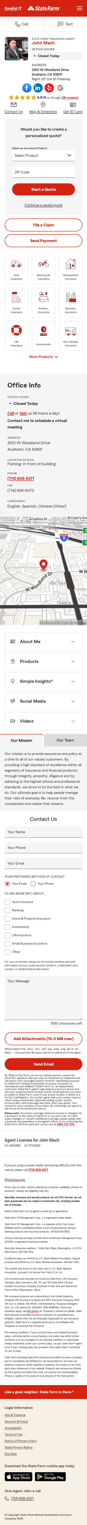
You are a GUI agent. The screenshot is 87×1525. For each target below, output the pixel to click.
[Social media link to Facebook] (27, 87)
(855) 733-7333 (65, 1124)
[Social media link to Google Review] (60, 87)
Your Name (16, 832)
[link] (44, 8)
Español (11, 8)
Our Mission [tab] (21, 740)
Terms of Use (14, 1434)
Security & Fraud (16, 1421)
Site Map (11, 1454)
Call (10, 413)
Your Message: (18, 981)
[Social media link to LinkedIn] (38, 87)
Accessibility (13, 1428)
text (23, 413)
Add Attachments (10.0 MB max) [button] (43, 1039)
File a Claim (43, 225)
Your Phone (16, 848)
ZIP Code (22, 172)
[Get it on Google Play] (50, 1476)
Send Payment (43, 241)
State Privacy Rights (18, 1447)
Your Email (15, 863)
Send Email (44, 1064)
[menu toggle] (79, 8)
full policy (33, 1311)
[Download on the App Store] (18, 1476)
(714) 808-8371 (20, 478)
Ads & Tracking (15, 1415)
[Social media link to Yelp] (49, 87)
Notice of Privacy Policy (21, 1441)
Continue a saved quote (43, 205)
